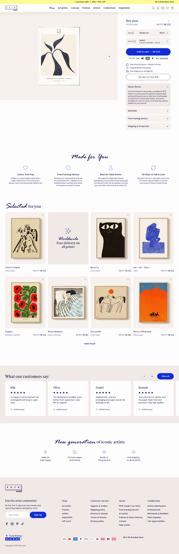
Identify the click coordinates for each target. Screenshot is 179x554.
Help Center (124, 525)
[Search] (153, 8)
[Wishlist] (167, 8)
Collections (109, 7)
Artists (96, 7)
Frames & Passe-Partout (130, 517)
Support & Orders (99, 506)
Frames (86, 7)
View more (89, 343)
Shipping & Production (138, 126)
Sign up (38, 514)
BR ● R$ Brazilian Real (164, 2)
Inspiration (124, 7)
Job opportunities (156, 521)
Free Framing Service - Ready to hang (145, 64)
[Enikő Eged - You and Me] (111, 302)
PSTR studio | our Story (129, 506)
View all (165, 376)
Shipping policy (98, 509)
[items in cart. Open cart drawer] (172, 8)
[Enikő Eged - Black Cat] (111, 238)
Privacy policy (97, 521)
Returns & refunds (99, 513)
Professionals (153, 509)
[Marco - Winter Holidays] (68, 302)
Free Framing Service (138, 118)
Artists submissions (156, 506)
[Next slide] (109, 56)
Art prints (63, 7)
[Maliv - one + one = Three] (153, 238)
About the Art (134, 86)
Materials (132, 110)
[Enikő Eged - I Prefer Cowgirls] (25, 238)
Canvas (75, 7)
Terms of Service (99, 517)
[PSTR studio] (11, 8)
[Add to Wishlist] (168, 21)
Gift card (66, 521)
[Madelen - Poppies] (25, 302)
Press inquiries (154, 517)
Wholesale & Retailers (157, 513)
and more (164, 58)
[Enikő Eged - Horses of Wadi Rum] (153, 302)
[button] (148, 33)
